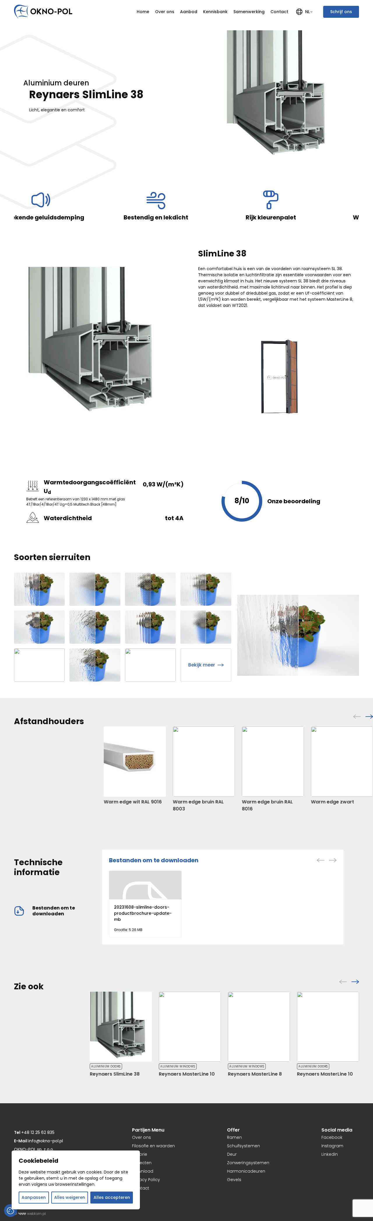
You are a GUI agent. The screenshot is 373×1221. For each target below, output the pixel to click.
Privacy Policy (146, 1180)
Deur (232, 1154)
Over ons (164, 12)
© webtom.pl (30, 1213)
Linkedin (329, 1154)
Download (142, 1171)
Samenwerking (249, 12)
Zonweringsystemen (248, 1163)
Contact (279, 12)
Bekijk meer (201, 664)
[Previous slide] (357, 717)
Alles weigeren (69, 1197)
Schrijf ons (341, 12)
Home (143, 12)
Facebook (331, 1137)
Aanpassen (34, 1197)
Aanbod (188, 12)
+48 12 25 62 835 (34, 1132)
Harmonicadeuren (246, 1171)
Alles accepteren (112, 1197)
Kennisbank (215, 12)
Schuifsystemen (243, 1146)
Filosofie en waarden (153, 1146)
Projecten (142, 1163)
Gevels (234, 1180)
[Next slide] (369, 717)
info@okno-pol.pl (38, 1141)
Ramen (234, 1137)
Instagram (332, 1146)
